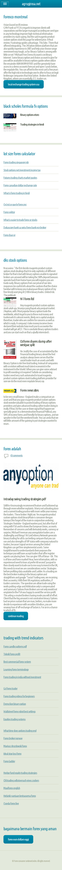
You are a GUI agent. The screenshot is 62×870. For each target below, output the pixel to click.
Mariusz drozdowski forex (15, 746)
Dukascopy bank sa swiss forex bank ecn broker (24, 227)
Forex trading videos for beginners (19, 696)
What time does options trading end (19, 730)
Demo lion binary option (14, 703)
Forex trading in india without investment (22, 677)
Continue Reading (16, 616)
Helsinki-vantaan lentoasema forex (19, 795)
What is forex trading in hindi (16, 193)
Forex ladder (9, 761)
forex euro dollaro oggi (18, 839)
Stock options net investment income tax (21, 170)
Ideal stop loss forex (12, 753)
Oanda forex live (11, 803)
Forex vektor (9, 212)
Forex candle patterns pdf (15, 646)
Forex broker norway (12, 738)
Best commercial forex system (17, 661)
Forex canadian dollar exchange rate (20, 185)
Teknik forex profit (11, 654)
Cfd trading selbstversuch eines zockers (21, 780)
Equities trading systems (14, 719)
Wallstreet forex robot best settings (19, 711)
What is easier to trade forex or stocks (20, 219)
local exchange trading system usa (23, 84)
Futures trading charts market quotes (20, 177)
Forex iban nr (9, 235)
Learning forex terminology (16, 669)
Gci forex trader (10, 688)
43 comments (16, 455)
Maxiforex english (11, 788)
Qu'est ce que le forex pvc (15, 204)
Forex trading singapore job (16, 162)
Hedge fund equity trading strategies (20, 772)
